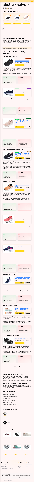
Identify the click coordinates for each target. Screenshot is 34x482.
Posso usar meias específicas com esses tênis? (9, 404)
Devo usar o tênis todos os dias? (7, 402)
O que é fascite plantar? (6, 398)
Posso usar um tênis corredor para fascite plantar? (10, 396)
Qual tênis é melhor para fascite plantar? (9, 394)
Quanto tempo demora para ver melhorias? (9, 400)
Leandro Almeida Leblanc (7, 7)
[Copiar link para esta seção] (15, 181)
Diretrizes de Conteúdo (24, 48)
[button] (17, 29)
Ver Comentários (28, 65)
